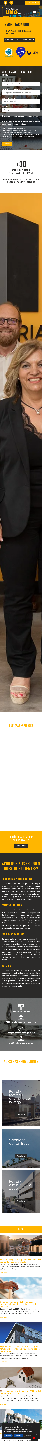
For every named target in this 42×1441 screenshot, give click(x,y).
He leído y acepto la (21, 116)
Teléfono (5, 107)
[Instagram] (11, 3)
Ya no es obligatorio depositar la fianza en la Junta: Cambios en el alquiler (20, 1260)
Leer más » (3, 1272)
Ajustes (28, 1436)
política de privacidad (29, 116)
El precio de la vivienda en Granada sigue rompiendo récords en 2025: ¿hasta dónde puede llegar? (20, 1348)
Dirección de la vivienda (10, 89)
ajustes (29, 1432)
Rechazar (18, 1436)
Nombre (4, 81)
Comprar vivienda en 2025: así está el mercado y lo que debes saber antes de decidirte (18, 1304)
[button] (34, 11)
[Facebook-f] (5, 3)
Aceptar (8, 1436)
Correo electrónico (9, 98)
